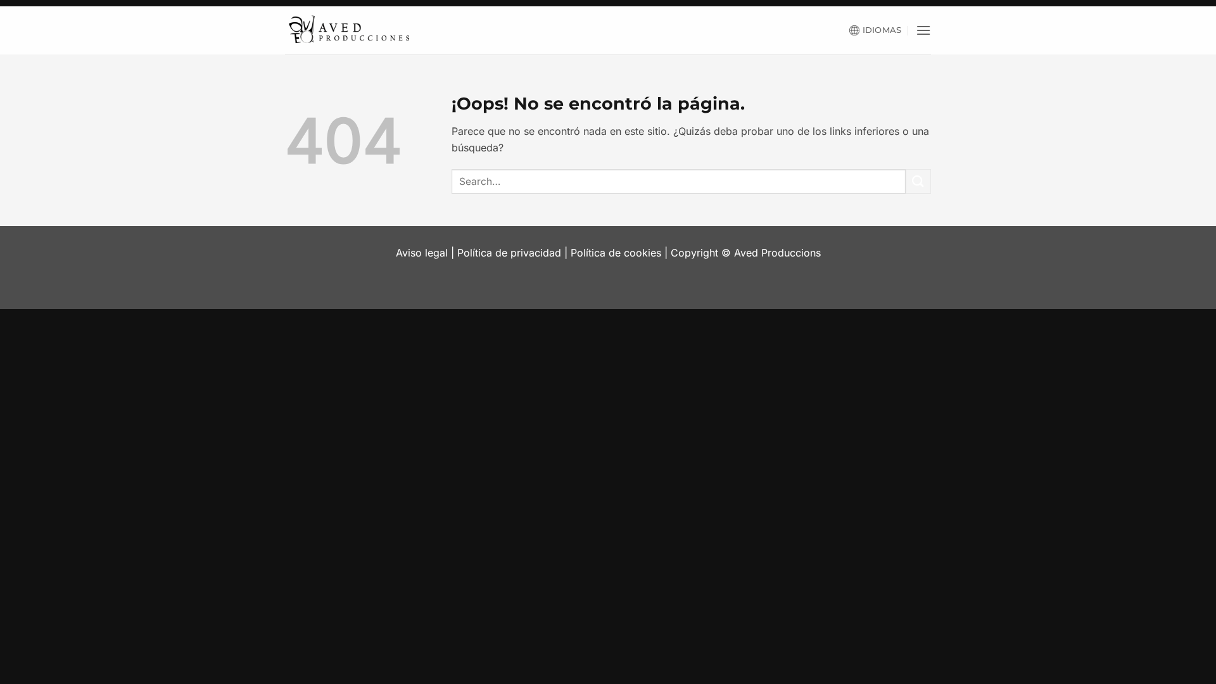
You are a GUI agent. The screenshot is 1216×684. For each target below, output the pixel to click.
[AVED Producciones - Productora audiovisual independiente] (348, 30)
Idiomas (882, 30)
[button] (923, 30)
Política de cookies (616, 252)
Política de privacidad (509, 252)
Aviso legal (422, 252)
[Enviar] (918, 181)
